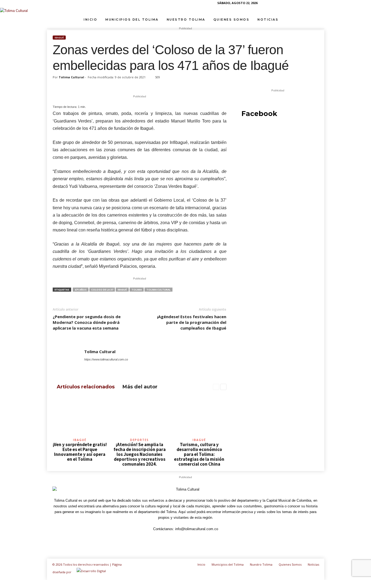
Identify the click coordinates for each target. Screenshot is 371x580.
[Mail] (102, 367)
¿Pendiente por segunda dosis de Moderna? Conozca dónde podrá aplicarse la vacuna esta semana (87, 322)
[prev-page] (216, 387)
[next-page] (223, 387)
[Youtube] (320, 4)
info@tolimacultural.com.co (196, 529)
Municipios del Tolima (132, 19)
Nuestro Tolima (186, 19)
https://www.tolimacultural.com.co (106, 359)
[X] (124, 367)
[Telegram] (295, 4)
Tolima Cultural (71, 77)
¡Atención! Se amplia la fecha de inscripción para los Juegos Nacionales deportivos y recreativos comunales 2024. (140, 454)
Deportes (139, 440)
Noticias (267, 19)
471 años (81, 289)
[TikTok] (303, 4)
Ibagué (59, 37)
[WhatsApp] (312, 4)
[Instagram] (286, 4)
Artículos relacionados (86, 387)
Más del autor (140, 387)
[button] (316, 19)
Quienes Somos (231, 19)
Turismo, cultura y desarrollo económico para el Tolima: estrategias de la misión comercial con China (199, 454)
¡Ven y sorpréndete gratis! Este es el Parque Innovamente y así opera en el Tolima (80, 452)
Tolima (136, 289)
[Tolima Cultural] (185, 11)
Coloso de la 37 (102, 289)
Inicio (90, 19)
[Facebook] (278, 4)
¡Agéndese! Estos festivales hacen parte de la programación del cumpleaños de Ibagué (191, 322)
